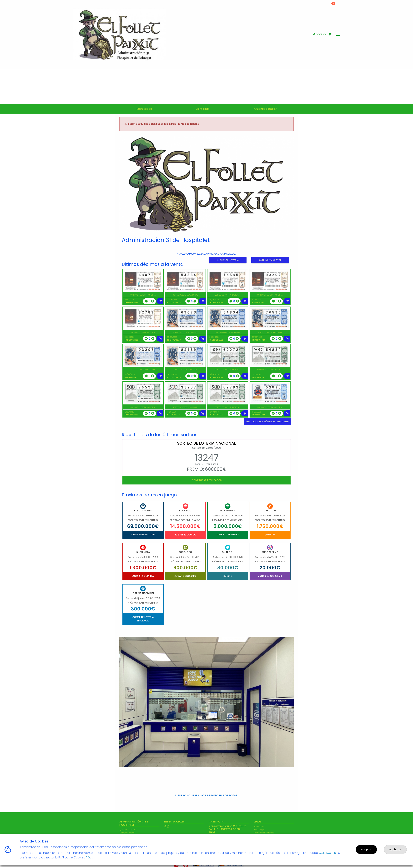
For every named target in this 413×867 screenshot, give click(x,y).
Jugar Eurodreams (270, 576)
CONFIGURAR (327, 853)
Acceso (320, 34)
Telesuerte (258, 826)
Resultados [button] (144, 109)
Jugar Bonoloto (185, 576)
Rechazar (395, 849)
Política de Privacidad (264, 832)
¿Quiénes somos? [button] (265, 109)
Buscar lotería (229, 260)
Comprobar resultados (207, 480)
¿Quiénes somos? (128, 829)
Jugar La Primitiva (227, 534)
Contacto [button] (202, 109)
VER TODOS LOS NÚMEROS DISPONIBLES (268, 421)
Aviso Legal (259, 829)
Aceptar (366, 849)
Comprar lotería (127, 832)
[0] (331, 34)
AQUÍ (89, 857)
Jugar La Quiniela (143, 576)
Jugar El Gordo (185, 534)
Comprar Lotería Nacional (143, 618)
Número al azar (271, 260)
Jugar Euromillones (143, 534)
